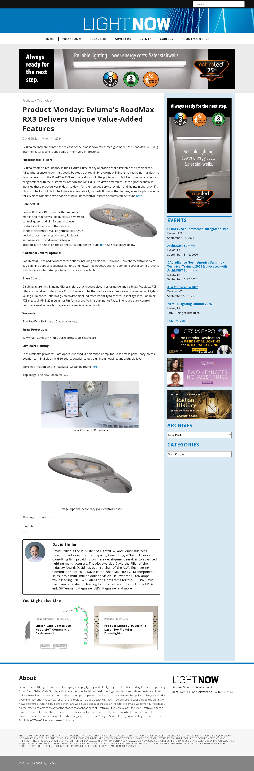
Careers (166, 39)
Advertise (123, 39)
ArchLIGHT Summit (181, 246)
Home (49, 39)
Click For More (177, 320)
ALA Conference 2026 (182, 287)
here (139, 196)
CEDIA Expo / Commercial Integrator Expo (197, 229)
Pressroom (72, 39)
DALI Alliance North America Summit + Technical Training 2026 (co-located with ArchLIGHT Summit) (197, 266)
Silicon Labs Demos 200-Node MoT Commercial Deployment (53, 629)
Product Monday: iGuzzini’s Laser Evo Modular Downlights (125, 629)
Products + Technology (37, 100)
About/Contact (196, 39)
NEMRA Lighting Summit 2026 (189, 304)
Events (146, 39)
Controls (39, 618)
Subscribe (98, 39)
